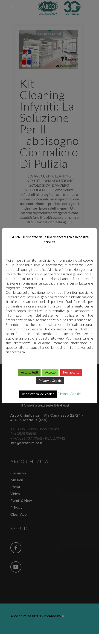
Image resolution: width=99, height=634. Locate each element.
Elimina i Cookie (69, 394)
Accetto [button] (50, 372)
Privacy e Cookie (50, 380)
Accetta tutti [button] (29, 372)
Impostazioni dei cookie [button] (38, 394)
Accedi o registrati (49, 409)
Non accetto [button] (71, 372)
